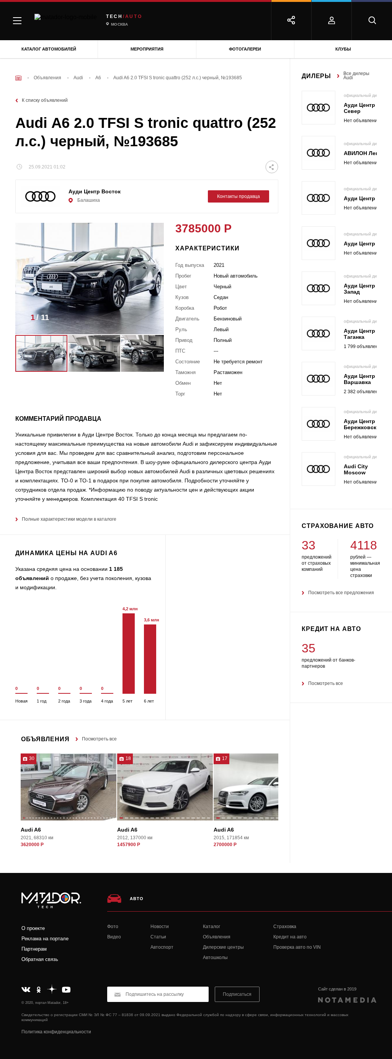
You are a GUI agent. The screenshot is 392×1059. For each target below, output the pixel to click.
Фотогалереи (245, 49)
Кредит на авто (290, 937)
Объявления (216, 937)
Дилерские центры (223, 947)
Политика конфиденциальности (56, 1031)
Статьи (158, 937)
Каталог (211, 926)
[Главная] (18, 77)
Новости (159, 926)
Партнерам (34, 949)
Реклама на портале (45, 938)
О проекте (33, 928)
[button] (146, 320)
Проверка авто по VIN (297, 947)
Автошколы (215, 957)
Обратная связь (39, 959)
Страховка (284, 926)
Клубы (343, 49)
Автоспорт (161, 947)
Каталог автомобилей (48, 49)
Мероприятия (147, 49)
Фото (112, 926)
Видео (114, 937)
